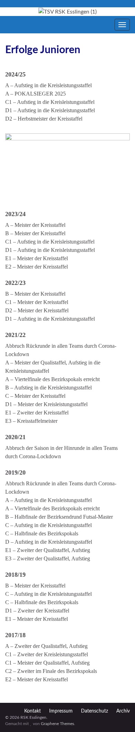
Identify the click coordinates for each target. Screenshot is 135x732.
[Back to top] (119, 716)
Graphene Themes (57, 724)
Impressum (61, 711)
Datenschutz (94, 711)
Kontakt (32, 711)
